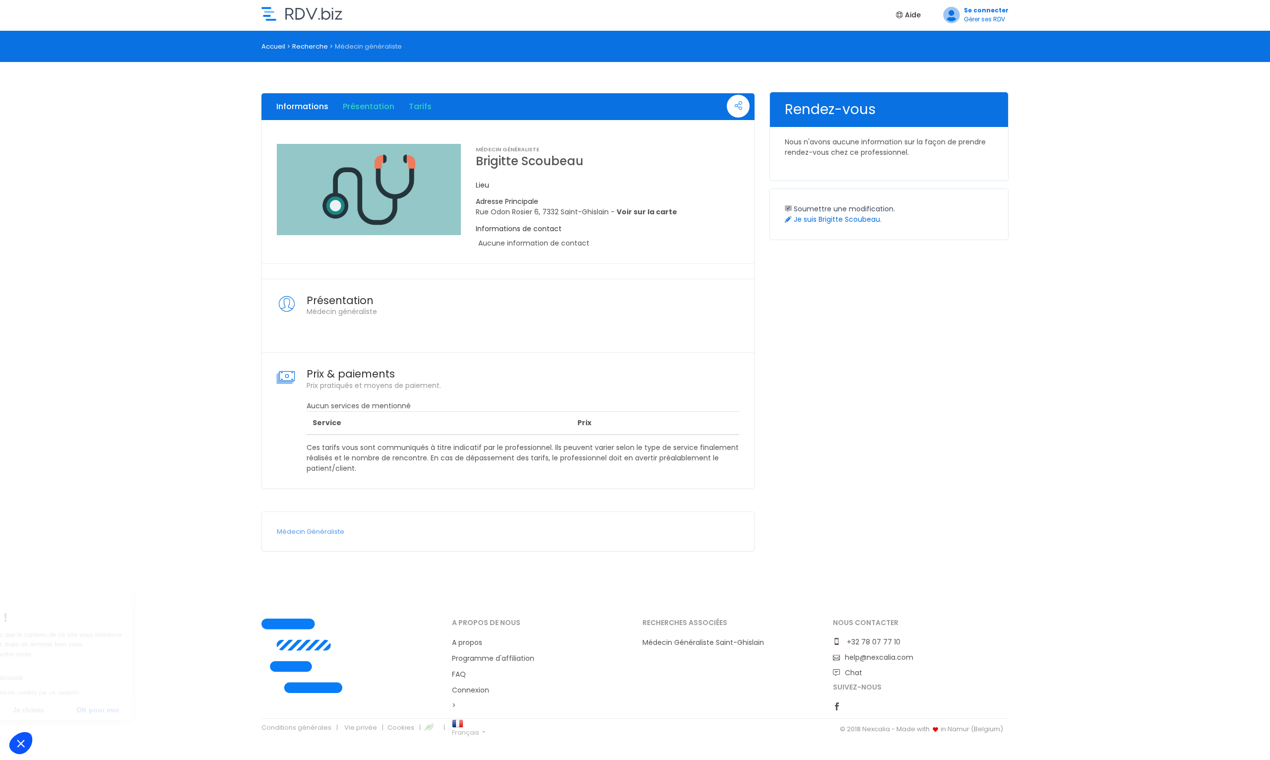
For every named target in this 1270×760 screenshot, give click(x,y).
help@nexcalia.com (879, 657)
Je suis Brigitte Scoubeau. (837, 219)
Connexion (470, 690)
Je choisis (114, 710)
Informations (302, 106)
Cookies (400, 727)
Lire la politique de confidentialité (64, 678)
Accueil (273, 46)
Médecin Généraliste (310, 531)
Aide (912, 15)
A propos (467, 642)
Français (466, 732)
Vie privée (360, 727)
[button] (21, 743)
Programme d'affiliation (493, 658)
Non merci (44, 710)
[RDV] (349, 656)
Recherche (310, 46)
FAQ (459, 674)
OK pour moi (183, 710)
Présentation (368, 106)
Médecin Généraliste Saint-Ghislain (703, 642)
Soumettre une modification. (843, 209)
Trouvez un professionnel (301, 14)
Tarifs (420, 106)
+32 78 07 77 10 (872, 642)
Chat (853, 673)
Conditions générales (296, 727)
